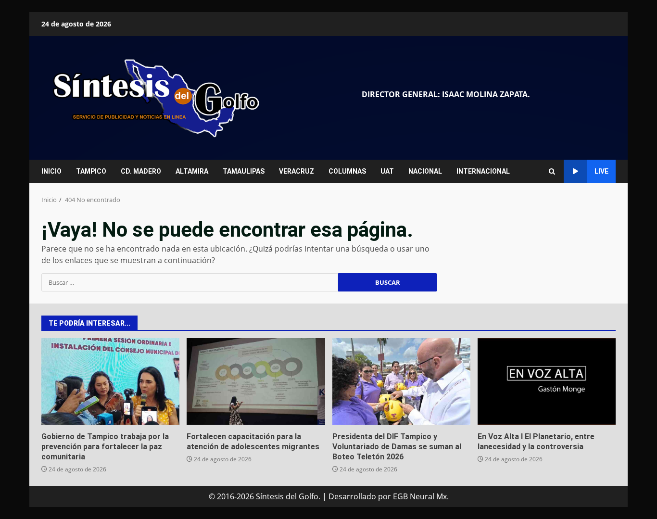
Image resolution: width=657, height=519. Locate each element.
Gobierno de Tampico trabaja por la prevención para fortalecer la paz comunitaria (110, 381)
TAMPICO (91, 171)
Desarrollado (352, 496)
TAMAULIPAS (244, 171)
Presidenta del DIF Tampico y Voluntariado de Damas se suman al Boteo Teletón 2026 (401, 381)
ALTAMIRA (192, 171)
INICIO (51, 171)
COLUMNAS (347, 171)
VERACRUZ (296, 171)
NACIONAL (425, 171)
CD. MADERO (141, 171)
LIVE (601, 171)
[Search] (552, 171)
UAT (387, 171)
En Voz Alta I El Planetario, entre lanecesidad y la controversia (547, 381)
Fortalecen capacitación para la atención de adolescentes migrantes (256, 381)
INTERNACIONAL (483, 171)
